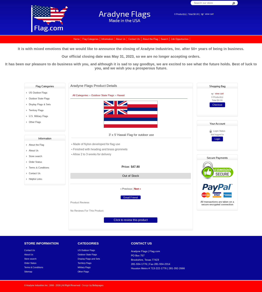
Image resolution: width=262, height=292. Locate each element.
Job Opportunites (180, 39)
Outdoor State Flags (39, 98)
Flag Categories (90, 39)
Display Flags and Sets (89, 259)
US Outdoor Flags (38, 92)
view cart (209, 14)
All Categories (80, 95)
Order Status (35, 162)
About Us (120, 39)
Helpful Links (35, 179)
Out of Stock (130, 176)
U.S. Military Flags (38, 116)
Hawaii (121, 95)
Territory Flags (36, 110)
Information (107, 39)
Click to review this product (131, 219)
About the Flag (150, 39)
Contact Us (134, 39)
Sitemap (28, 271)
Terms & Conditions (39, 167)
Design (85, 285)
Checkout (217, 104)
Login (217, 139)
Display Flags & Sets (40, 104)
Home (76, 39)
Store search (35, 156)
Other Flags (35, 122)
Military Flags (84, 267)
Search (164, 39)
